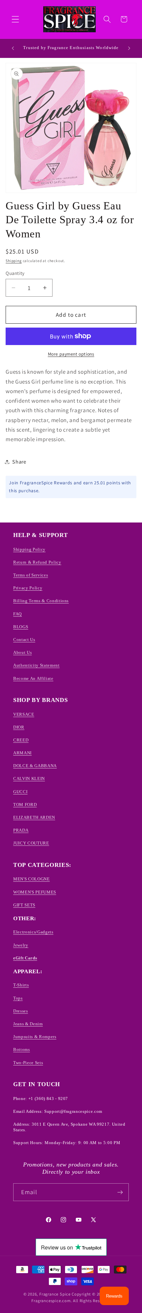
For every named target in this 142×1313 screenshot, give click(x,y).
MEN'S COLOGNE (31, 878)
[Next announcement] (129, 48)
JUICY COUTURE (31, 843)
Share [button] (19, 461)
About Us (22, 652)
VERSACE (23, 714)
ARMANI (22, 752)
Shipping (13, 260)
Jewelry (20, 945)
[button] (15, 19)
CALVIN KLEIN (29, 778)
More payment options (71, 354)
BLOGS (20, 626)
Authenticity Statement (36, 665)
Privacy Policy (27, 587)
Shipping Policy (29, 549)
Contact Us (24, 639)
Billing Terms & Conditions (41, 600)
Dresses (20, 1010)
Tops (18, 998)
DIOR (18, 727)
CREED (20, 739)
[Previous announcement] (13, 48)
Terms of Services (30, 575)
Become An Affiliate (33, 678)
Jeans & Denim (28, 1023)
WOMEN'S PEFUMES (34, 892)
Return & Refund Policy (37, 562)
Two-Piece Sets (28, 1062)
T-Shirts (21, 984)
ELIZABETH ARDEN (34, 817)
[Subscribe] (120, 1192)
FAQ (17, 613)
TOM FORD (25, 804)
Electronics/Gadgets (33, 931)
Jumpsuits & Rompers (34, 1036)
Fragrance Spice (55, 1294)
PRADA (20, 830)
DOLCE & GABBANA (35, 765)
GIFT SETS (24, 904)
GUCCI (20, 791)
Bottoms (21, 1049)
